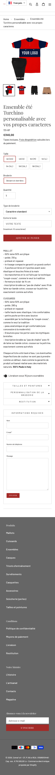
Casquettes (12, 582)
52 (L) (44, 159)
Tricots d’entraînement (18, 565)
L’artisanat (11, 682)
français (17, 2)
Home (6, 19)
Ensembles (19, 19)
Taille (5, 153)
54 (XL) (9, 166)
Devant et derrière (14, 180)
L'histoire (11, 674)
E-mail (9, 432)
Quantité (7, 190)
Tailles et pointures (27, 386)
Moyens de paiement (17, 636)
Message (10, 456)
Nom (8, 421)
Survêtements (14, 574)
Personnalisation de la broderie (27, 393)
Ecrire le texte (10, 218)
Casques (10, 557)
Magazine (11, 699)
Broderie (7, 175)
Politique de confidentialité (20, 628)
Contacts (11, 691)
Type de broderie (11, 205)
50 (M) (33, 159)
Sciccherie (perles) (16, 598)
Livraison (11, 644)
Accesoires (12, 590)
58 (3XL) (36, 166)
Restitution (27, 402)
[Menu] (50, 4)
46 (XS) (9, 159)
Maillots (10, 532)
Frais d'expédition (28, 139)
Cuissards (11, 541)
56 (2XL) (23, 166)
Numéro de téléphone (14, 444)
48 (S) (21, 159)
